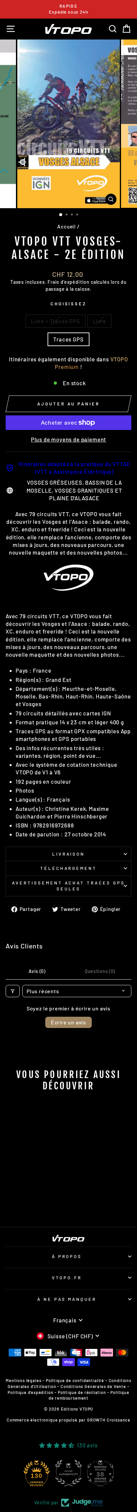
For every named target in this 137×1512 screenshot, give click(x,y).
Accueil (66, 226)
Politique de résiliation (82, 1392)
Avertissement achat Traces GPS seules (68, 886)
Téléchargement (68, 868)
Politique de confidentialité (75, 1380)
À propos (67, 1256)
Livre (99, 321)
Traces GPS (68, 339)
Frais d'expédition (68, 282)
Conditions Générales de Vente (93, 1386)
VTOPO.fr (67, 1277)
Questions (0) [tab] (100, 971)
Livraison (68, 854)
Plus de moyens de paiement (68, 439)
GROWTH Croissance (108, 1419)
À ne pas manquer (67, 1299)
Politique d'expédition (30, 1392)
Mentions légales (23, 1380)
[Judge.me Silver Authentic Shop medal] (68, 1473)
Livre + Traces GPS (55, 321)
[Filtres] (13, 991)
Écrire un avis (68, 1022)
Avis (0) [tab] (37, 971)
